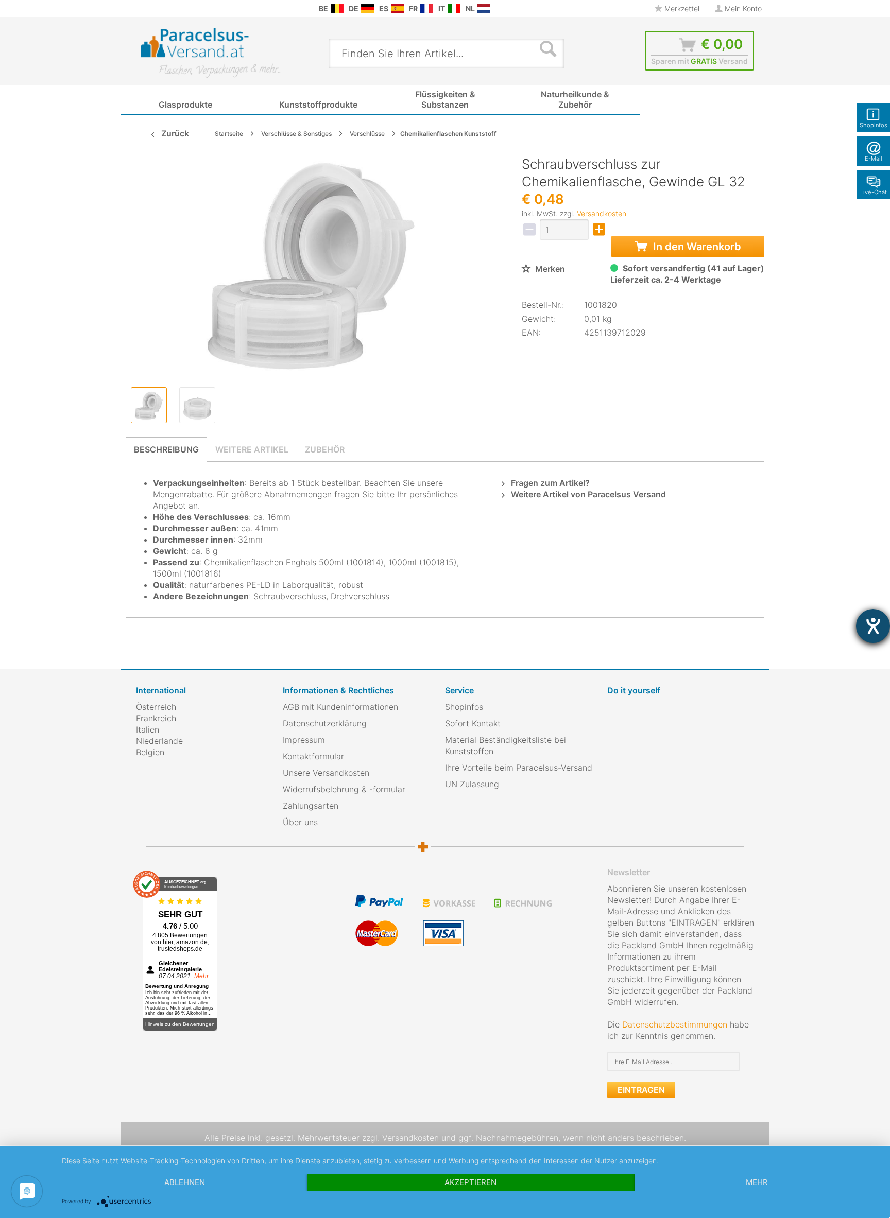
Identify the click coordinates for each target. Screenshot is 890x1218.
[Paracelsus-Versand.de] (367, 8)
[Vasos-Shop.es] (397, 8)
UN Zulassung (472, 784)
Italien (147, 729)
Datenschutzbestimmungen (674, 1024)
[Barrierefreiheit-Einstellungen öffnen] (873, 626)
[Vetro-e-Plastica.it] (454, 8)
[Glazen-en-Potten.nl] (483, 8)
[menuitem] (141, 8)
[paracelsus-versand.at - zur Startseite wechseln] (211, 53)
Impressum (304, 740)
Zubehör (325, 449)
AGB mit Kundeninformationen (340, 707)
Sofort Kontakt (473, 723)
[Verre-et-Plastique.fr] (426, 8)
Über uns (300, 822)
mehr (757, 1182)
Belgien (150, 752)
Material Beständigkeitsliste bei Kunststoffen (505, 745)
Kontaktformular (313, 756)
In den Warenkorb (696, 246)
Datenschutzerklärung (325, 723)
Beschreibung (166, 449)
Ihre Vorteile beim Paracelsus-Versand (518, 767)
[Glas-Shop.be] (337, 8)
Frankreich (156, 718)
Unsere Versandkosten (326, 773)
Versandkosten (601, 213)
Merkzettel (680, 8)
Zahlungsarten (310, 806)
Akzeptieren (470, 1182)
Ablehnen (184, 1182)
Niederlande (159, 741)
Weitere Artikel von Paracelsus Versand (587, 494)
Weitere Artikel (251, 449)
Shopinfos (464, 707)
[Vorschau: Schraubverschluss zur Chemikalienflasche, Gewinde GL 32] (149, 405)
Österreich (156, 707)
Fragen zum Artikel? (549, 483)
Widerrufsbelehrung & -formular (344, 789)
